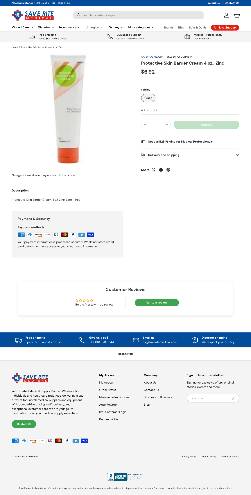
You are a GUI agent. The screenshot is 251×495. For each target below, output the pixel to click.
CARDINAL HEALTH (152, 56)
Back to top (125, 353)
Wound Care (20, 27)
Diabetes (44, 27)
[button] (237, 15)
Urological (92, 27)
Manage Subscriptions (114, 397)
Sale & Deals (198, 28)
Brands (169, 28)
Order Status (107, 390)
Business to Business (158, 397)
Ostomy (114, 27)
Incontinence (67, 27)
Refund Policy (209, 456)
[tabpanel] (67, 200)
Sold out (206, 124)
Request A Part (109, 419)
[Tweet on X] (153, 169)
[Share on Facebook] (161, 169)
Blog (181, 28)
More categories (139, 27)
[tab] (20, 190)
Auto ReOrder (108, 405)
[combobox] (138, 15)
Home (15, 47)
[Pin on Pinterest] (168, 169)
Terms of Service (230, 456)
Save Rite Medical (29, 456)
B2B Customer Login (112, 412)
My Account (107, 382)
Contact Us (232, 3)
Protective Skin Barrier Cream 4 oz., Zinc (42, 47)
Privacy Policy (189, 456)
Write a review (156, 302)
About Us (214, 3)
